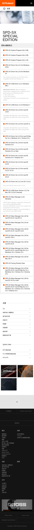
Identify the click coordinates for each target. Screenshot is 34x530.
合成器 (3, 437)
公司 (3, 480)
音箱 (3, 448)
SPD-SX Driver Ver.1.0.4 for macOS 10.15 (16, 163)
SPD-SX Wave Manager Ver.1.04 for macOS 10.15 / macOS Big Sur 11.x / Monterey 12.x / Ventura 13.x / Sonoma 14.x (17, 271)
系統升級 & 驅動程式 (8, 312)
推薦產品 (4, 434)
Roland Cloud (5, 452)
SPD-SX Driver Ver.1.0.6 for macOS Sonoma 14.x (16, 143)
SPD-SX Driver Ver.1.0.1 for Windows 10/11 (17, 66)
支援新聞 (5, 327)
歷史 (3, 490)
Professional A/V (6, 454)
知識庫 (4, 324)
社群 (18, 430)
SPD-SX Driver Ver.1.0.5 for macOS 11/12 (16, 111)
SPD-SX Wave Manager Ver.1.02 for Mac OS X (16, 257)
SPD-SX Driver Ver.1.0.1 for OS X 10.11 (18, 181)
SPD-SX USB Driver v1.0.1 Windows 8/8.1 (17, 84)
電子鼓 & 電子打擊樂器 (8, 443)
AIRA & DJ (5, 450)
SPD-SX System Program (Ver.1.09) (16, 55)
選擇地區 (17, 423)
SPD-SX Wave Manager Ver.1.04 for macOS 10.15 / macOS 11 (16, 217)
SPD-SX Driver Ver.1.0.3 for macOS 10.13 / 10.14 (16, 169)
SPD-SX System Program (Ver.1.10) (16, 60)
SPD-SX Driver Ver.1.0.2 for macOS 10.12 (16, 176)
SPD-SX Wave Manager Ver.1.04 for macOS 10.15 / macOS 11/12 (16, 230)
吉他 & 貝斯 (5, 441)
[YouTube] (17, 418)
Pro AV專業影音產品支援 (9, 353)
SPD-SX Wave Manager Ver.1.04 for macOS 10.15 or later (16, 279)
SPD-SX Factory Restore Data (15, 263)
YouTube (19, 436)
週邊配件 (4, 456)
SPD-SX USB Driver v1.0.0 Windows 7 (17, 105)
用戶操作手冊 (6, 316)
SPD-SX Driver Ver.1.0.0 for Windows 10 (17, 72)
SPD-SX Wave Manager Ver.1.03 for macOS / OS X (16, 236)
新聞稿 (3, 488)
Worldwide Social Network (8, 520)
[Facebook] (13, 418)
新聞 (18, 461)
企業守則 (4, 492)
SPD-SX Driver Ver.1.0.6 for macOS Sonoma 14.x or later (16, 150)
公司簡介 (4, 483)
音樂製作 (4, 446)
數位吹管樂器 (5, 445)
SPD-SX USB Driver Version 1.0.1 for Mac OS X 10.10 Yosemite (17, 191)
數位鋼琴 (4, 436)
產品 (3, 430)
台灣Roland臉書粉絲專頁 (23, 437)
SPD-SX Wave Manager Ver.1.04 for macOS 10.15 (16, 243)
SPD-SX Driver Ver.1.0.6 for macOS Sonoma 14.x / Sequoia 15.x (16, 156)
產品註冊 (5, 331)
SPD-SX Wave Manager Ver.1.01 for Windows (16, 223)
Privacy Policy (8, 515)
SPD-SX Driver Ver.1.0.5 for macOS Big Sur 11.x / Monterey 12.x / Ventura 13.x (18, 137)
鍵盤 (3, 439)
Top (4, 308)
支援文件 (4, 468)
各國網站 (9, 411)
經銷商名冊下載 (7, 335)
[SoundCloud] (20, 418)
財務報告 (4, 487)
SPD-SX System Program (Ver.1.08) (16, 50)
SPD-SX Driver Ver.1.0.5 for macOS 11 (17, 124)
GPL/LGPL (5, 357)
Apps (3, 457)
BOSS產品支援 (7, 350)
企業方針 (4, 485)
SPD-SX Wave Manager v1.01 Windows (15, 198)
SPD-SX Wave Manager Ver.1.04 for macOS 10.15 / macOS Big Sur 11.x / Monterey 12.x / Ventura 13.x (17, 250)
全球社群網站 (20, 434)
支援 (8, 9)
